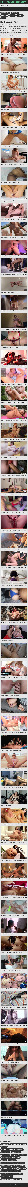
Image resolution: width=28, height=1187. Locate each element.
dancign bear (22, 1168)
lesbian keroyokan (6, 1165)
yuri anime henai (5, 1155)
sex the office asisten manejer (18, 1144)
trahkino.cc (20, 15)
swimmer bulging (16, 1152)
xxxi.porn (12, 15)
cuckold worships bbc (7, 1176)
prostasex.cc (15, 12)
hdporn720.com (5, 12)
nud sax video (12, 1160)
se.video (3, 18)
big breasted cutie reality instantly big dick (12, 1149)
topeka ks (3, 1160)
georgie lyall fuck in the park (19, 1155)
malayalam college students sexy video (11, 1179)
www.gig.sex (4, 15)
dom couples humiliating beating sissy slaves (12, 1163)
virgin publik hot (5, 1152)
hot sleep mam (5, 1144)
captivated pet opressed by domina (10, 1157)
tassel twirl (4, 1146)
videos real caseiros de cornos (9, 1168)
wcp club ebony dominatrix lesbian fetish (11, 1173)
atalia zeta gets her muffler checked (10, 1171)
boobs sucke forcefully (18, 1165)
